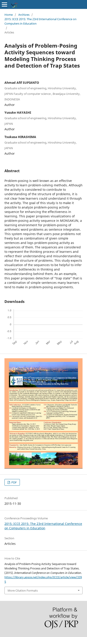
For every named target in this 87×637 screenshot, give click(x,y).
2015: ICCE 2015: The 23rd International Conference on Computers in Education (40, 21)
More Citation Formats (23, 590)
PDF (14, 482)
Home (8, 15)
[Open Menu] (4, 4)
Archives (23, 15)
